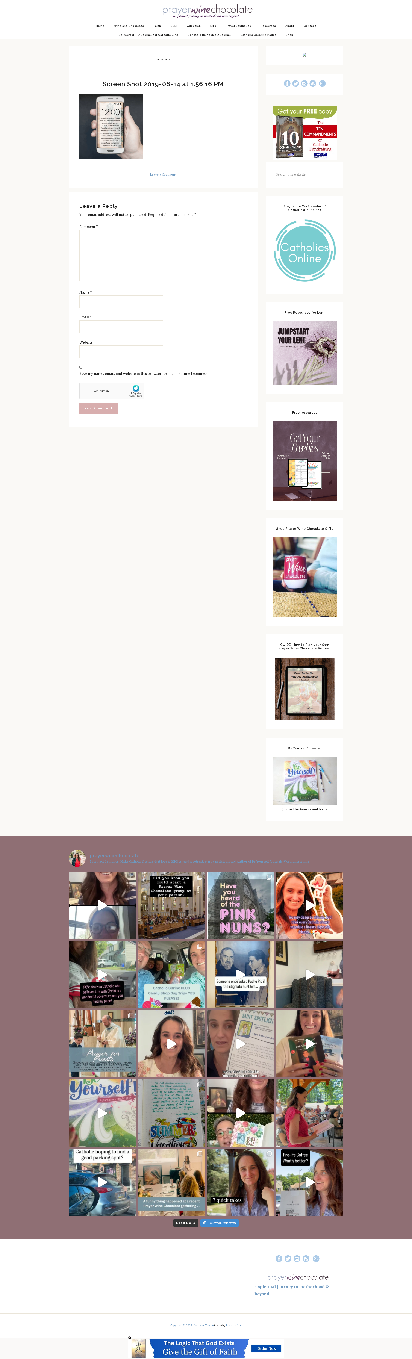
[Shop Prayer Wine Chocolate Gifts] (305, 616)
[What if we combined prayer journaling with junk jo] (171, 1113)
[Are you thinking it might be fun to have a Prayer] (171, 905)
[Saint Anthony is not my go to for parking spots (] (102, 1182)
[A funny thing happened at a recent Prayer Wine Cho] (171, 1182)
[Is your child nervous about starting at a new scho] (310, 1044)
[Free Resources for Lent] (305, 384)
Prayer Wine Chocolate (206, 10)
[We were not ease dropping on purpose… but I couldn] (310, 1182)
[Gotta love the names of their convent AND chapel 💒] (240, 905)
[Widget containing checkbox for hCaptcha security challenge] (111, 391)
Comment (88, 227)
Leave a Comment (163, 174)
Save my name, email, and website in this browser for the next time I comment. (144, 374)
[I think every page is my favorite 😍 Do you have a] (102, 1113)
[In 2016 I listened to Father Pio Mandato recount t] (240, 974)
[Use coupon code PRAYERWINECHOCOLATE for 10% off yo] (171, 1044)
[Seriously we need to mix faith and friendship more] (310, 905)
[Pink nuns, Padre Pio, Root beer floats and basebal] (102, 974)
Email (85, 317)
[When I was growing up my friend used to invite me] (310, 974)
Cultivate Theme (204, 1325)
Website (86, 342)
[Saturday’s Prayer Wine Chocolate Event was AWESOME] (310, 1113)
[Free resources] (305, 500)
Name (85, 292)
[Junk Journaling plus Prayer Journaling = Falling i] (240, 1113)
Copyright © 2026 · (182, 1325)
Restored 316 (234, 1325)
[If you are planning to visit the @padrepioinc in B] (171, 974)
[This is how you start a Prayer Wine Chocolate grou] (102, 905)
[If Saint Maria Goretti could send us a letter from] (240, 1044)
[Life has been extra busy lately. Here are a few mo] (240, 1182)
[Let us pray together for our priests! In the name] (102, 1044)
